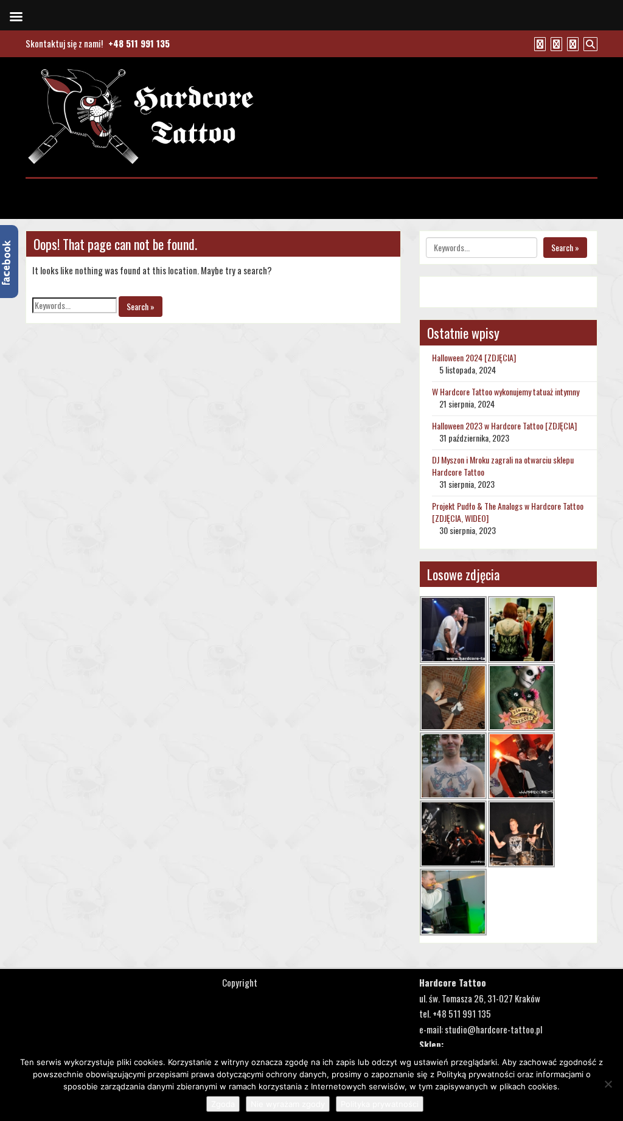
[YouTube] (555, 43)
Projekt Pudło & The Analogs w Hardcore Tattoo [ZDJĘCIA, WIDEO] (507, 511)
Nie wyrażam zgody (288, 1104)
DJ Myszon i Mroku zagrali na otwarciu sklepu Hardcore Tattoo (503, 465)
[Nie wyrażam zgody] (608, 1084)
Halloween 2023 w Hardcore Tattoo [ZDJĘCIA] (504, 425)
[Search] (588, 43)
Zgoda (223, 1104)
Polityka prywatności (380, 1104)
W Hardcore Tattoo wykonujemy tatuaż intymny (505, 391)
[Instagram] (571, 43)
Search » (141, 306)
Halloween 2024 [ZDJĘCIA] (474, 357)
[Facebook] (538, 43)
